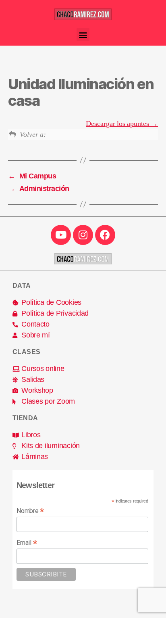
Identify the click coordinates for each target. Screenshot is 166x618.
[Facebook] (105, 235)
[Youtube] (61, 235)
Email (27, 542)
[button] (83, 34)
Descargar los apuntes (118, 123)
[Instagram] (83, 235)
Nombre (30, 510)
